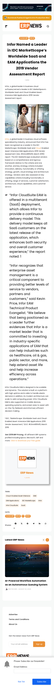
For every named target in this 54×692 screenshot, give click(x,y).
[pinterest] (27, 523)
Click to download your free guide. (26, 440)
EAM (34, 496)
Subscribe (41, 682)
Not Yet (21, 682)
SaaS (23, 505)
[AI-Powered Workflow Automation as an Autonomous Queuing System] (27, 560)
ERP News (27, 473)
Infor (32, 38)
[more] (14, 528)
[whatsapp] (45, 523)
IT (23, 516)
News (28, 516)
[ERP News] (27, 26)
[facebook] (15, 523)
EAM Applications (12, 501)
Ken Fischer (12, 589)
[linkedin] (39, 523)
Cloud (38, 148)
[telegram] (33, 523)
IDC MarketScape (28, 501)
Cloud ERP (24, 38)
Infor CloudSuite (12, 505)
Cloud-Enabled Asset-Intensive (18, 496)
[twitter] (21, 523)
